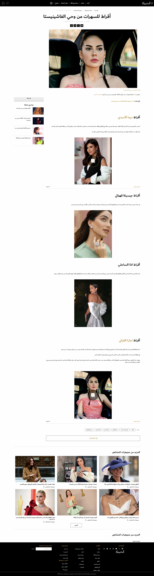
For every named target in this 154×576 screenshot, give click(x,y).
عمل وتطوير (81, 558)
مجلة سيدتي (65, 563)
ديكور (82, 561)
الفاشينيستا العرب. (98, 94)
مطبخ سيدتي (65, 567)
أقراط (135, 94)
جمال (82, 3)
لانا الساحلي (98, 430)
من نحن (66, 549)
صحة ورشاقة (74, 3)
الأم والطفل (97, 567)
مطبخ (57, 3)
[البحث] (7, 3)
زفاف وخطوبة (96, 570)
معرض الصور (136, 187)
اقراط (133, 430)
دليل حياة (97, 558)
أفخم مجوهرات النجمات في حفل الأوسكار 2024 (85, 517)
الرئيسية (96, 10)
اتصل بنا (66, 552)
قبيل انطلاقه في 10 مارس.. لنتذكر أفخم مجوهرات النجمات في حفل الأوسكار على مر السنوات (35, 518)
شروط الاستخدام (64, 555)
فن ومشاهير (97, 564)
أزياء (88, 3)
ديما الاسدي (106, 430)
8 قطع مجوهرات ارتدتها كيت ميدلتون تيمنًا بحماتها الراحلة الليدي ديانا (121, 484)
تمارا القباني (126, 340)
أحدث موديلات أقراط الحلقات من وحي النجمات (122, 101)
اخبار (82, 552)
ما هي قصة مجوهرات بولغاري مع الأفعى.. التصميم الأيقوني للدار (123, 517)
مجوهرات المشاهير (78, 10)
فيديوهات (81, 564)
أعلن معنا (65, 558)
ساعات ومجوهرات (88, 10)
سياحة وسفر (81, 555)
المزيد (76, 525)
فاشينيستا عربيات (124, 430)
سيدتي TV (65, 570)
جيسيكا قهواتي (89, 430)
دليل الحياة (64, 3)
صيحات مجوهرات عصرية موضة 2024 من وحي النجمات (83, 484)
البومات (82, 567)
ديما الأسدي (125, 117)
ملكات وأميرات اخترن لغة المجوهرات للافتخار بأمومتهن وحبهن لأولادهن (37, 484)
